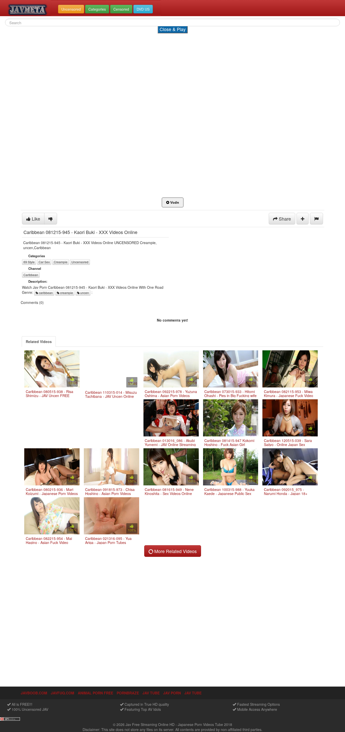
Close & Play (173, 29)
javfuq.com (62, 692)
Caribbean (30, 275)
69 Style (29, 262)
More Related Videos (175, 551)
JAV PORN (172, 692)
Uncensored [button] (71, 9)
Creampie (60, 262)
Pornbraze (128, 692)
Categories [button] (97, 9)
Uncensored (79, 262)
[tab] (39, 341)
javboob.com (34, 692)
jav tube (151, 692)
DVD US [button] (143, 9)
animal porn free (95, 692)
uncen (84, 293)
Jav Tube (193, 692)
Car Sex (44, 262)
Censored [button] (121, 9)
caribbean (45, 293)
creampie (66, 293)
